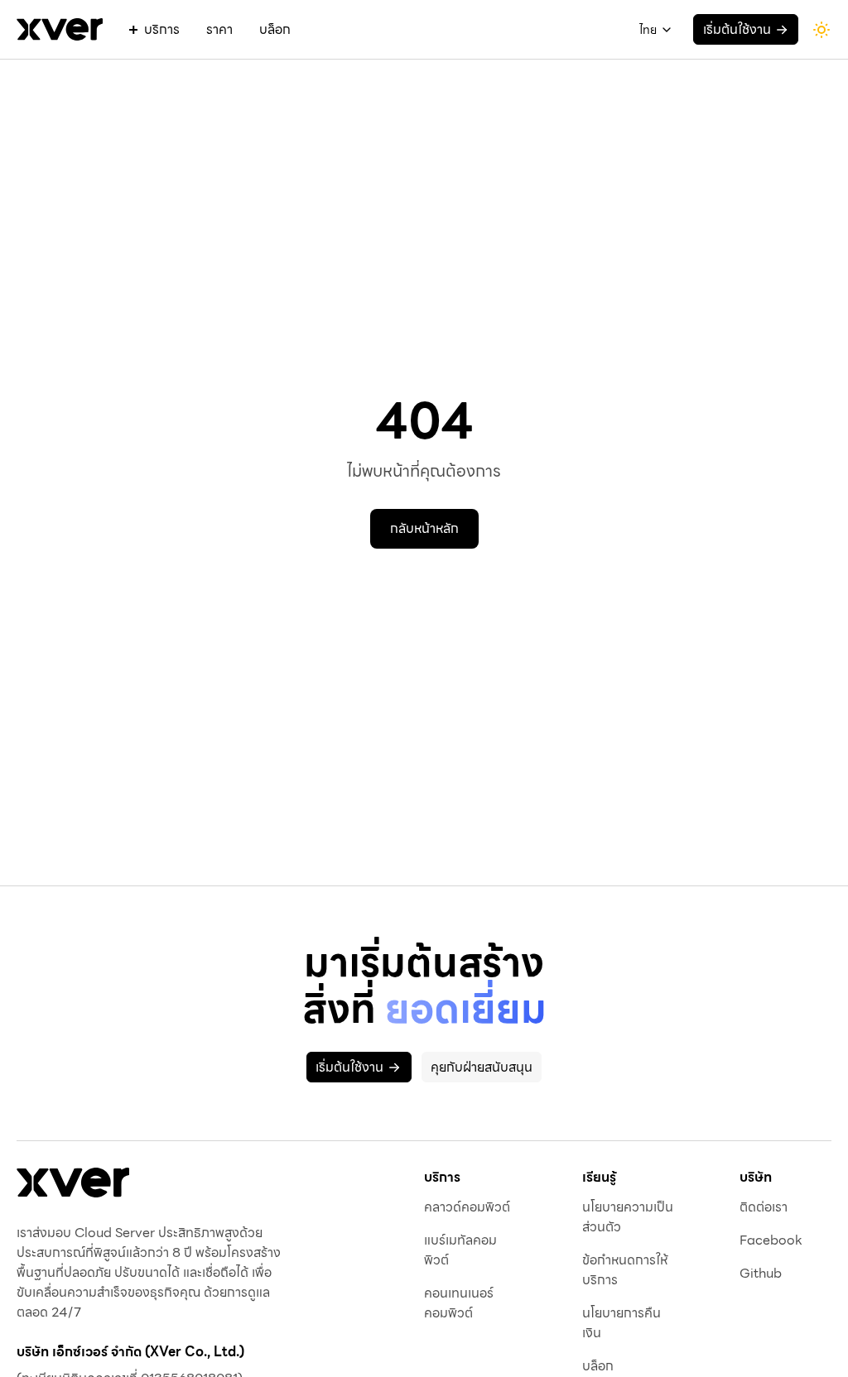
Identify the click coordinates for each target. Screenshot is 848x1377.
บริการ (162, 30)
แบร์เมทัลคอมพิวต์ (460, 1250)
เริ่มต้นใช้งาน (737, 29)
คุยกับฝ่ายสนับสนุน (481, 1067)
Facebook (771, 1240)
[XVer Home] (73, 1182)
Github (761, 1273)
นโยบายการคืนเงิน (621, 1323)
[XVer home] (60, 29)
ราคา (219, 30)
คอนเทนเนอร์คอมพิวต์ (459, 1303)
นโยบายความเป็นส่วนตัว (627, 1217)
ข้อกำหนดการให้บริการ (624, 1270)
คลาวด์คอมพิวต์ (467, 1207)
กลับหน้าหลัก (424, 528)
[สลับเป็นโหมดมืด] (821, 30)
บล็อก (275, 30)
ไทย (648, 30)
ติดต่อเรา (764, 1207)
